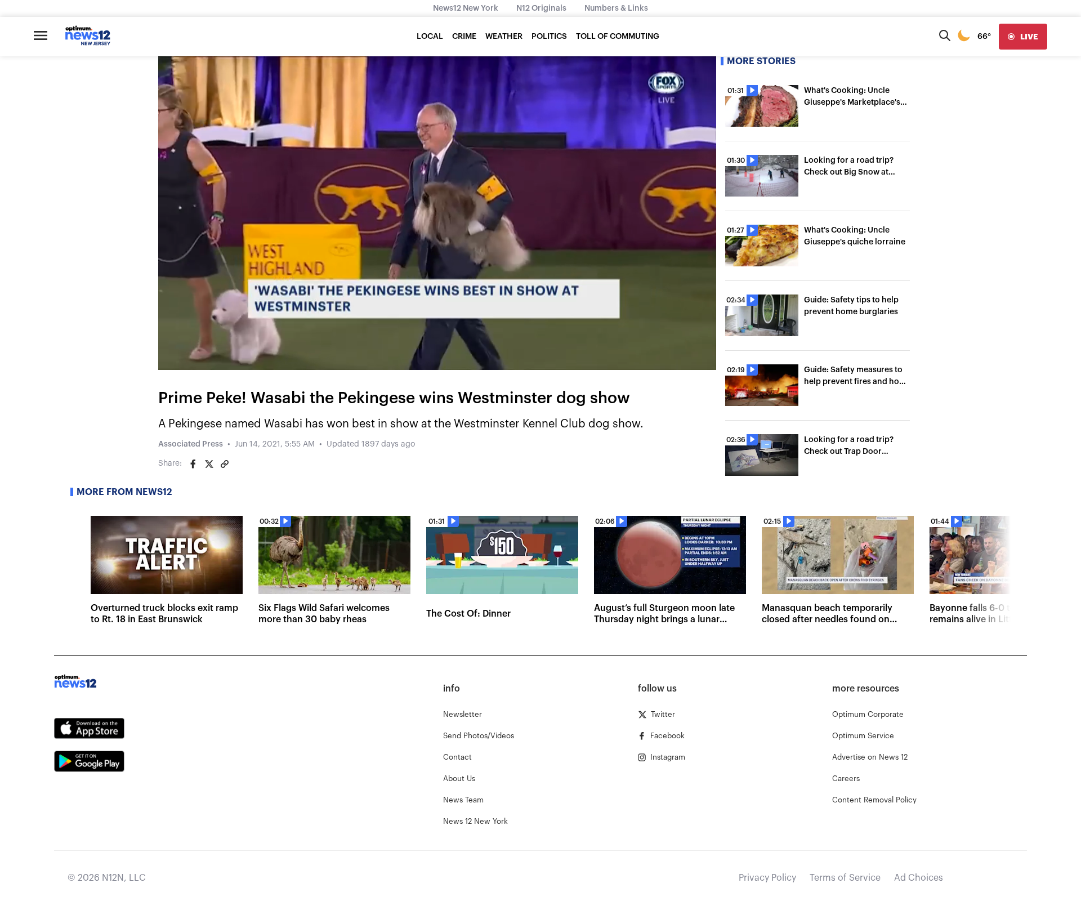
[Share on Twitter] (208, 464)
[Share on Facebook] (193, 464)
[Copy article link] (224, 464)
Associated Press (190, 444)
